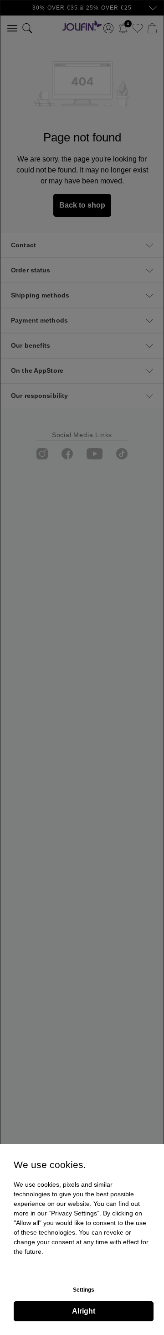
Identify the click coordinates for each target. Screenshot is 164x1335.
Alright (83, 1311)
